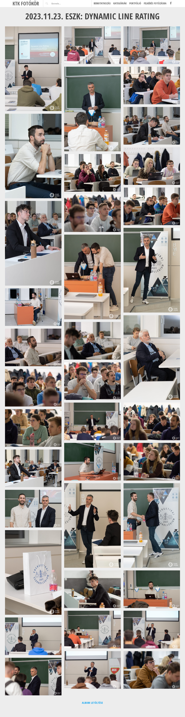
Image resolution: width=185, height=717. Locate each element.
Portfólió (135, 3)
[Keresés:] (62, 3)
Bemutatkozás (102, 3)
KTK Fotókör (26, 3)
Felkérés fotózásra (155, 3)
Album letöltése (92, 703)
